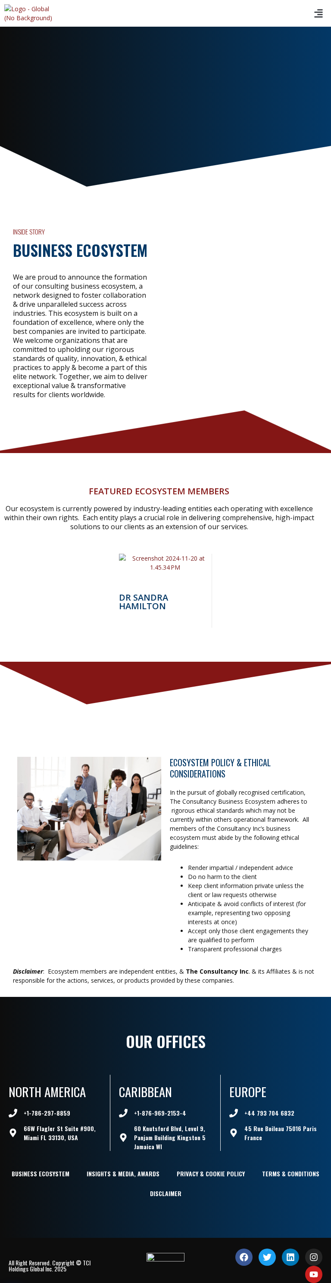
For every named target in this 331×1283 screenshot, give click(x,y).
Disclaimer (165, 1193)
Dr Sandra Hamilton (143, 602)
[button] (318, 13)
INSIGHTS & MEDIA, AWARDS (123, 1173)
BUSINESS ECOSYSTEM (40, 1173)
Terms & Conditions (290, 1173)
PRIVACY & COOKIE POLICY (211, 1173)
